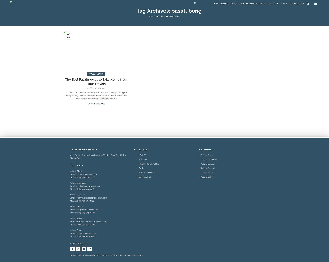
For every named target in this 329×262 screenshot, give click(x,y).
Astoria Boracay (208, 164)
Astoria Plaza (207, 155)
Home (151, 16)
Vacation (100, 74)
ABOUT (142, 155)
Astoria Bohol (207, 177)
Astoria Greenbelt (209, 159)
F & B (141, 168)
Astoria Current (207, 168)
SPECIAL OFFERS (147, 172)
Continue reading (96, 104)
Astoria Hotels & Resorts (97, 255)
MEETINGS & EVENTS (149, 164)
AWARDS (143, 159)
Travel (92, 74)
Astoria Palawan (208, 172)
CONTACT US (145, 177)
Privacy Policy (117, 255)
